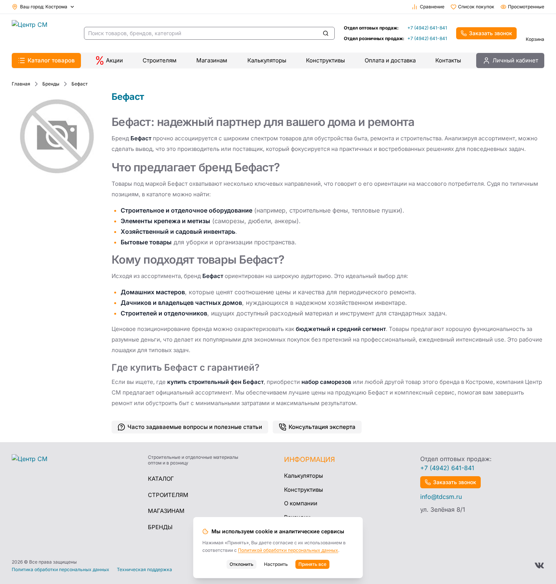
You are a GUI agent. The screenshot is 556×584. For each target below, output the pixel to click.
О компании (300, 503)
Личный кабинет (515, 60)
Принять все (312, 564)
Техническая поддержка (144, 569)
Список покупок (476, 6)
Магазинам (211, 60)
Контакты (448, 60)
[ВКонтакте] (539, 565)
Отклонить (241, 564)
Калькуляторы (266, 60)
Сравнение (432, 6)
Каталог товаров (51, 60)
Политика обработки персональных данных (60, 569)
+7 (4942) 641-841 (427, 28)
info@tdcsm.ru (441, 496)
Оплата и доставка (390, 60)
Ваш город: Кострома (43, 6)
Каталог (161, 478)
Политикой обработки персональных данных (288, 550)
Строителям (160, 60)
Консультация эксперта (322, 426)
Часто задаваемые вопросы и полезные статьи (194, 426)
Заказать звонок (490, 33)
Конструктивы (325, 60)
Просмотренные (526, 6)
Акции (114, 60)
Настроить (276, 564)
